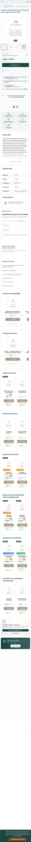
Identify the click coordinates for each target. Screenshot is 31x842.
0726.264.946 (12, 86)
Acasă (2, 6)
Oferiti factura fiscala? (7, 285)
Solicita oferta (15, 646)
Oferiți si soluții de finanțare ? (9, 270)
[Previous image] (3, 28)
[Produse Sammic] (26, 70)
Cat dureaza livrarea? (7, 278)
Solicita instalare (15, 633)
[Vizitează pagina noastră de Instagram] (17, 106)
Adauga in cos (16, 65)
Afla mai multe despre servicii (14, 630)
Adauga (14, 319)
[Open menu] (2, 1)
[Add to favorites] (27, 55)
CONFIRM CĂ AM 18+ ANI (18, 839)
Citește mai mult (15, 162)
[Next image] (28, 28)
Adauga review (8, 247)
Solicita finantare (19, 97)
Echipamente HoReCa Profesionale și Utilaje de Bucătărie (9, 6)
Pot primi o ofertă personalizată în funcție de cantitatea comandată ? (13, 266)
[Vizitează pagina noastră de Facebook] (13, 106)
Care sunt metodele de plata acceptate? (11, 274)
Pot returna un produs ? (8, 282)
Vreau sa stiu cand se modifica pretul (9, 55)
